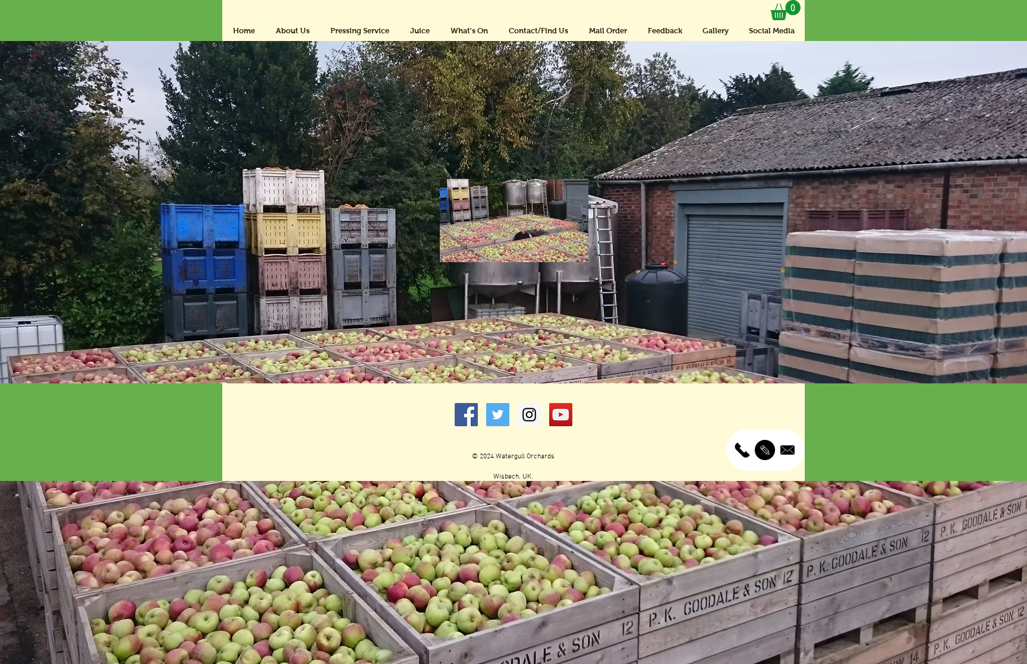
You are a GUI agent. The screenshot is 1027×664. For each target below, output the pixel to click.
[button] (785, 10)
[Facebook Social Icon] (466, 414)
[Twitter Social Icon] (497, 414)
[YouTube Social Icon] (560, 414)
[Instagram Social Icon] (529, 414)
